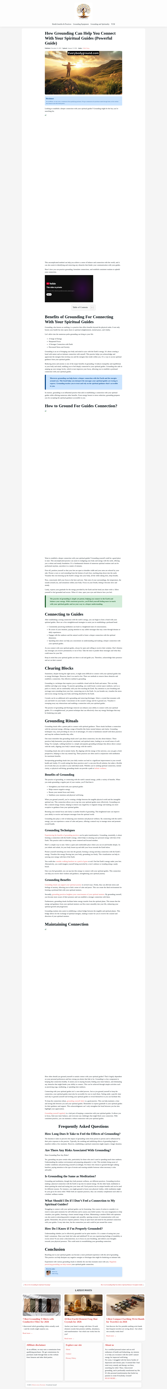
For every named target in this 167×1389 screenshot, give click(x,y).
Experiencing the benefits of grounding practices (62, 835)
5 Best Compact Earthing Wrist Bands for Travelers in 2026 (125, 1320)
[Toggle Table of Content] (91, 307)
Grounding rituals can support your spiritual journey (63, 885)
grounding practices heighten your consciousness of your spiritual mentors (78, 894)
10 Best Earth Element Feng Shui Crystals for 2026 (80, 1320)
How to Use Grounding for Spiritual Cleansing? (37, 1285)
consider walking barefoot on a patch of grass (72, 861)
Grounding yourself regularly (55, 1113)
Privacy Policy (71, 1358)
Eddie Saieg (86, 48)
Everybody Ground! (51, 1385)
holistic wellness (100, 768)
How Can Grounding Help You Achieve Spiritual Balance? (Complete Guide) (121, 1285)
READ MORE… (111, 1378)
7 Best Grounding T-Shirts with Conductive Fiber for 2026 (38, 1320)
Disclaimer (43, 1385)
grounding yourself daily (75, 1101)
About (68, 1349)
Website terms (35, 1385)
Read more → (28, 1333)
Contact (68, 1354)
